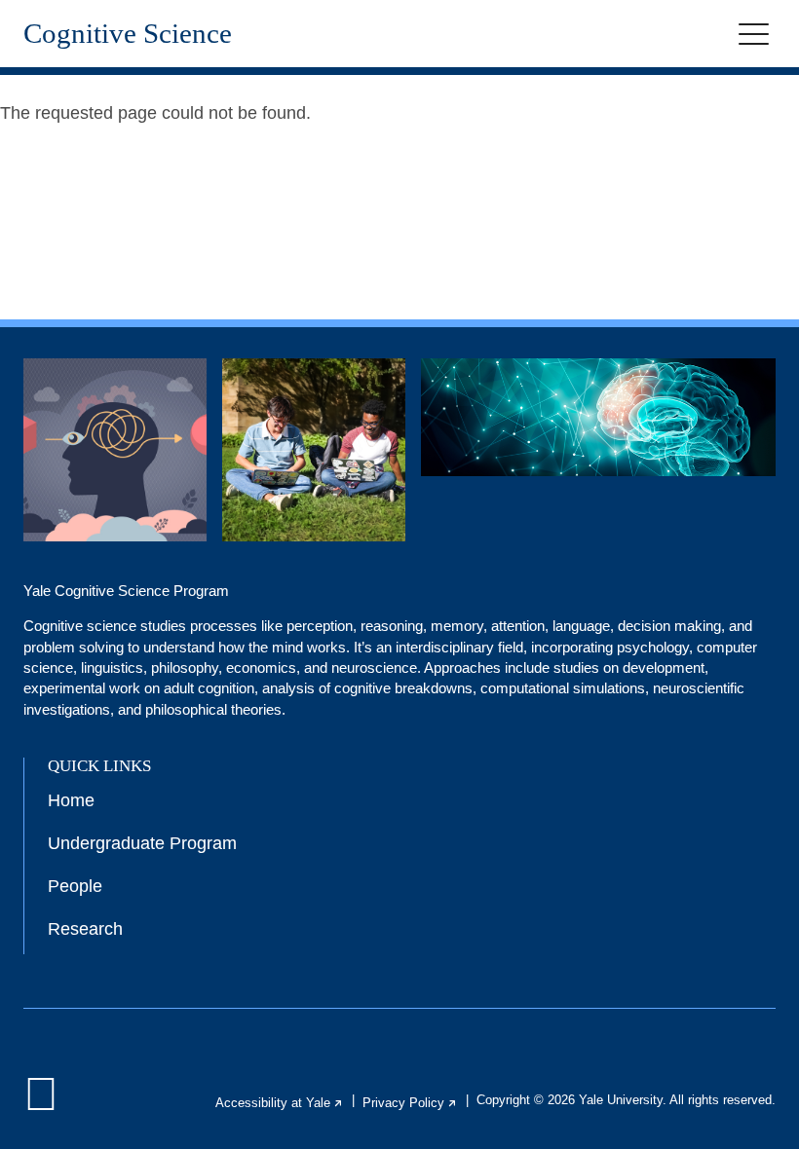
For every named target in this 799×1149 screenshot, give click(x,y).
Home (71, 800)
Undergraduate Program (142, 843)
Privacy (410, 1102)
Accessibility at (279, 1102)
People (75, 886)
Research (85, 929)
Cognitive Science (127, 33)
